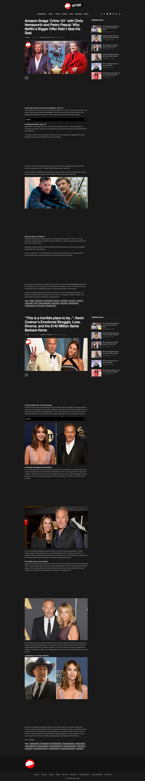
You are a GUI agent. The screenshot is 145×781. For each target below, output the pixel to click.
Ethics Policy (73, 774)
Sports (51, 14)
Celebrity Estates (45, 743)
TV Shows (65, 14)
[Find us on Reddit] (107, 14)
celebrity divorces (34, 743)
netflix (35, 303)
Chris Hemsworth (73, 284)
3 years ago (35, 37)
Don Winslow (64, 301)
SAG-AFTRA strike (73, 303)
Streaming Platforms (31, 306)
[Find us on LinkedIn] (116, 14)
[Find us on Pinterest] (113, 14)
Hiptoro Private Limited (74, 778)
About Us (58, 774)
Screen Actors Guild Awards (68, 748)
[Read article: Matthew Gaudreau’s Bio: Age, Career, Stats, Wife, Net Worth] (96, 38)
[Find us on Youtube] (110, 14)
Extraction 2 (73, 301)
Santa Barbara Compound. (40, 748)
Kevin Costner (81, 746)
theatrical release (51, 306)
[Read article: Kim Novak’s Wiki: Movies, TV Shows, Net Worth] (96, 66)
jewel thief (80, 301)
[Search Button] (119, 14)
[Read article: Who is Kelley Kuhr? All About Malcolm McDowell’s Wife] (96, 47)
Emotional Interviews (43, 746)
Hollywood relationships (70, 746)
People (32, 740)
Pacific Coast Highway (44, 303)
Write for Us (65, 774)
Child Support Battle (56, 743)
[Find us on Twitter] (104, 14)
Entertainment (42, 14)
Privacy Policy (108, 774)
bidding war (39, 301)
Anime (71, 14)
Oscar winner (29, 748)
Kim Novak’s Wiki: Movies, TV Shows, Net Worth (110, 64)
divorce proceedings (31, 746)
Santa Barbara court (54, 748)
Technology (78, 14)
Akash (27, 37)
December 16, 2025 (109, 31)
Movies (58, 14)
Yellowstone (80, 748)
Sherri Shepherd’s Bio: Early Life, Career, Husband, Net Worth (111, 74)
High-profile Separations (56, 746)
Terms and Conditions (97, 774)
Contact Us (37, 774)
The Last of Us (41, 306)
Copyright (51, 774)
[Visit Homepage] (72, 6)
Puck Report (64, 303)
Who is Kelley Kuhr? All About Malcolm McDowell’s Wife (110, 46)
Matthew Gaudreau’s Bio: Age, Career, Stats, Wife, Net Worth (111, 36)
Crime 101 (56, 301)
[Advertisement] (56, 93)
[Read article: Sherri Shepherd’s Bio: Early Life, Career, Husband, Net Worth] (96, 75)
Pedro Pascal (55, 303)
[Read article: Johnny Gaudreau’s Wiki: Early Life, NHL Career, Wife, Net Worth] (96, 28)
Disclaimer (44, 774)
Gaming (86, 14)
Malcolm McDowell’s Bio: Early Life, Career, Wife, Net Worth (111, 55)
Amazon (32, 301)
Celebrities (49, 334)
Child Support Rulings (68, 743)
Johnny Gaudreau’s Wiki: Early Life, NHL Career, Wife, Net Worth (111, 27)
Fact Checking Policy (84, 774)
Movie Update (29, 303)
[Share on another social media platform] (26, 78)
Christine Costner (80, 743)
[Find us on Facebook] (101, 14)
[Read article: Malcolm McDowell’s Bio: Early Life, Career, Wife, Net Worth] (96, 57)
